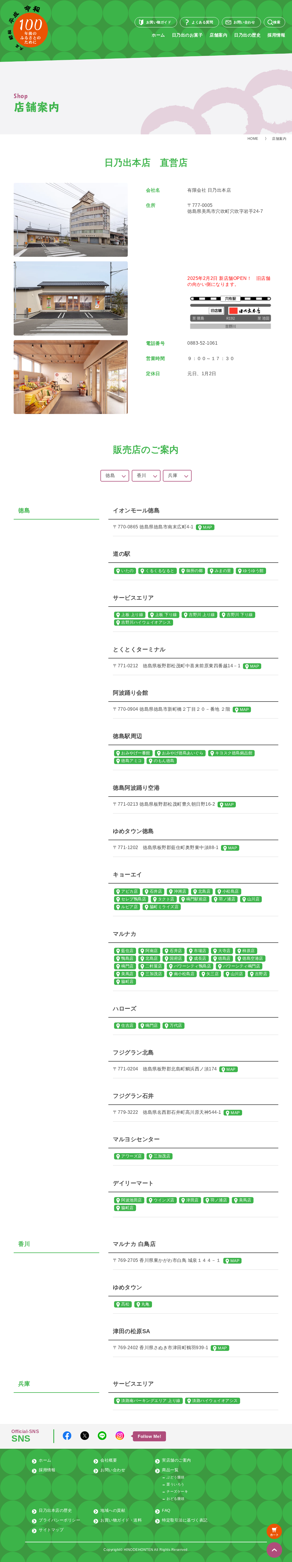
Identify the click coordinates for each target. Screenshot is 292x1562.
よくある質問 (202, 22)
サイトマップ (51, 1529)
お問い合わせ (244, 22)
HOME (253, 139)
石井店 (156, 891)
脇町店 (127, 981)
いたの (127, 570)
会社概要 (108, 1460)
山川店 (253, 899)
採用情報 (276, 35)
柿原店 (248, 950)
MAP (207, 527)
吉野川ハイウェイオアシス (146, 622)
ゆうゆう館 (253, 570)
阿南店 (151, 950)
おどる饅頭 (175, 1499)
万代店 (176, 1025)
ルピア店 (129, 906)
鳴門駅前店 (196, 899)
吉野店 (261, 973)
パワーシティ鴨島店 (192, 966)
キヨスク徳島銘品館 (234, 753)
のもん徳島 (164, 760)
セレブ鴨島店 (133, 899)
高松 (125, 1304)
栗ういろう (175, 1484)
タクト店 (166, 899)
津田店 (192, 1200)
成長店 (200, 958)
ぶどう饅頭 (175, 1477)
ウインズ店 (164, 1200)
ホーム (158, 35)
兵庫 (172, 475)
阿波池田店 (131, 1200)
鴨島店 (127, 958)
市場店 (200, 950)
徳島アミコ (131, 760)
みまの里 (223, 570)
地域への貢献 (112, 1510)
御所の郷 (194, 570)
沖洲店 (180, 891)
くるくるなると (160, 570)
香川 (141, 475)
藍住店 (127, 950)
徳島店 (224, 958)
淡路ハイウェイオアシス (215, 1400)
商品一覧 (170, 1470)
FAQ (166, 1510)
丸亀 (145, 1304)
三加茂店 (153, 973)
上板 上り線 (132, 614)
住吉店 (127, 1025)
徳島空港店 (252, 958)
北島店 (204, 891)
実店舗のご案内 (176, 1460)
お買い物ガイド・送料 (121, 1520)
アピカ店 (129, 891)
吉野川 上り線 (202, 614)
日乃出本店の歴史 (55, 1510)
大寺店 (224, 950)
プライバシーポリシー (59, 1520)
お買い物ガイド (158, 22)
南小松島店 (184, 973)
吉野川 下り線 (240, 614)
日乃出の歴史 (247, 35)
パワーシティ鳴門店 (241, 966)
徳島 (110, 475)
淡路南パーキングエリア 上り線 (151, 1400)
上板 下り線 (166, 614)
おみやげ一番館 (135, 753)
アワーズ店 (131, 1156)
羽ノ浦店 (227, 899)
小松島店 (230, 891)
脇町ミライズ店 (164, 906)
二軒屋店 (153, 966)
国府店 (176, 958)
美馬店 (127, 973)
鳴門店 (127, 966)
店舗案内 (218, 35)
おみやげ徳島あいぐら (182, 753)
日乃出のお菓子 (187, 35)
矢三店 (212, 973)
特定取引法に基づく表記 (185, 1520)
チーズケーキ (177, 1492)
